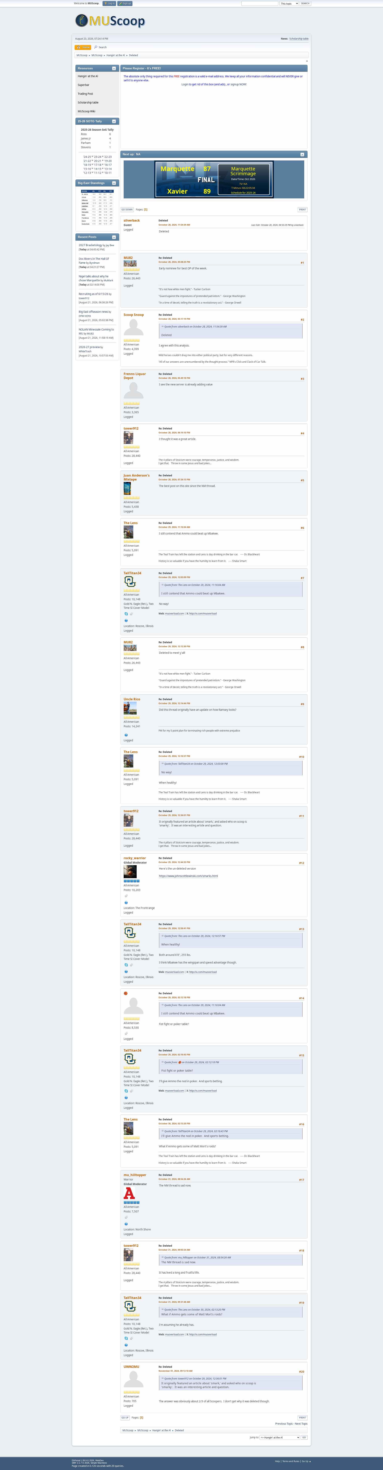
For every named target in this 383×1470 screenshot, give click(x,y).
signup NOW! (239, 84)
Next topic (301, 1423)
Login (185, 84)
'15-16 (87, 169)
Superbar (83, 85)
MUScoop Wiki (86, 111)
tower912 (84, 298)
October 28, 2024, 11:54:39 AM (174, 224)
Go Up (124, 1417)
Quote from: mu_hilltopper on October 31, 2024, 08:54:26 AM (197, 1257)
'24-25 (87, 157)
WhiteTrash (85, 351)
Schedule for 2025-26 (243, 192)
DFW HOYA (85, 316)
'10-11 (108, 173)
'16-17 (108, 165)
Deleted (163, 220)
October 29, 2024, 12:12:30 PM (174, 646)
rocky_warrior (135, 858)
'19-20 (108, 161)
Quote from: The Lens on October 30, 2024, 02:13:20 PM (194, 1309)
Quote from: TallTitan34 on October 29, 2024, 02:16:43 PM (196, 1131)
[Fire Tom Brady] (126, 902)
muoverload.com (174, 613)
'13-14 (108, 169)
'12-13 (87, 173)
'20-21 (97, 161)
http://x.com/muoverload (203, 613)
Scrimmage (243, 173)
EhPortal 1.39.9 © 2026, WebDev (88, 1460)
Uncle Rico (132, 699)
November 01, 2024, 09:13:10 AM (175, 1370)
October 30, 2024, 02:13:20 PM (174, 1123)
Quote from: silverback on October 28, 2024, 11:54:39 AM (195, 326)
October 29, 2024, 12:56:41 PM (174, 928)
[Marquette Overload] (126, 620)
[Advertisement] (214, 118)
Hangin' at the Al (88, 76)
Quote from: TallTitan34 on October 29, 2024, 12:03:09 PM (196, 763)
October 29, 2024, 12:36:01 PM (174, 815)
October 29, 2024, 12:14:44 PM (174, 703)
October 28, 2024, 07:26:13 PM (174, 479)
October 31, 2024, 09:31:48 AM (174, 1301)
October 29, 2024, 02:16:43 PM (174, 1054)
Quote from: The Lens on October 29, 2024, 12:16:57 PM (194, 936)
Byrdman (94, 263)
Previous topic (284, 1423)
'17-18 (97, 165)
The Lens (131, 523)
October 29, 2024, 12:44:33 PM (174, 862)
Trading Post (85, 94)
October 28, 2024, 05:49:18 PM (174, 377)
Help (277, 1461)
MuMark (108, 280)
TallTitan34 (132, 573)
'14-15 (97, 169)
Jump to (254, 1437)
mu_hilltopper (135, 1175)
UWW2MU (131, 1367)
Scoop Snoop (134, 315)
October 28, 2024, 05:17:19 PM (174, 318)
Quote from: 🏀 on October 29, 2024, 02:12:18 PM (191, 1062)
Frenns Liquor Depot (135, 376)
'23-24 (97, 157)
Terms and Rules (290, 1461)
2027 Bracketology (91, 245)
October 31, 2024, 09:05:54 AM (174, 1249)
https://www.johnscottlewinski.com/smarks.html (188, 876)
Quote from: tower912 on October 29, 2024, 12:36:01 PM (195, 1378)
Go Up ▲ (306, 1461)
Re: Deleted (165, 258)
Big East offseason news (93, 312)
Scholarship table (299, 38)
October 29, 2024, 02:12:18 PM (174, 997)
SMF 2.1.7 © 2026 (80, 1463)
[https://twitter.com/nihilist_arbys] (126, 1223)
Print (302, 209)
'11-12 (97, 173)
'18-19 (87, 165)
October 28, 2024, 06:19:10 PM (174, 432)
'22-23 (108, 157)
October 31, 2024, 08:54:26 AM (174, 1178)
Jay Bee (110, 245)
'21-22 (87, 161)
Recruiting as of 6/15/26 (93, 294)
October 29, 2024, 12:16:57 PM (174, 755)
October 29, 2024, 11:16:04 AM (174, 526)
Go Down (127, 209)
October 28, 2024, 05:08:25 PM (174, 261)
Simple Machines (99, 1463)
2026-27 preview (89, 347)
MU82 (90, 333)
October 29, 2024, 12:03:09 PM (174, 577)
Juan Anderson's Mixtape (137, 477)
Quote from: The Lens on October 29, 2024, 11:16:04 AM (194, 585)
